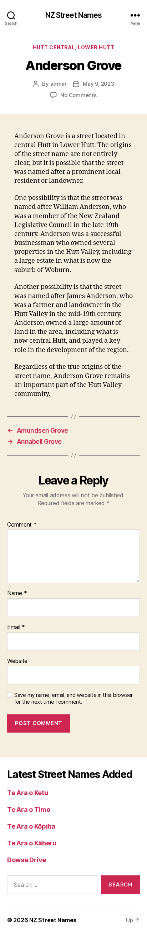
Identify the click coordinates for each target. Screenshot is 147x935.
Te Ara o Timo (28, 809)
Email (16, 627)
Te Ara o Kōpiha (31, 826)
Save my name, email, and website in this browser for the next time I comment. (73, 698)
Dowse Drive (26, 860)
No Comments (78, 95)
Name (17, 593)
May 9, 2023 (98, 83)
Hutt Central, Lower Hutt (73, 47)
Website (17, 661)
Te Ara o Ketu (27, 792)
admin (58, 83)
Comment (22, 525)
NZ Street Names (73, 15)
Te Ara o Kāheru (31, 843)
